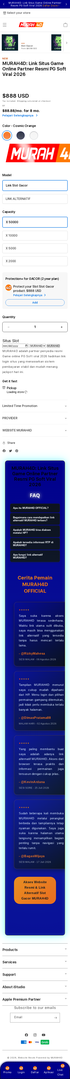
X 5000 (11, 248)
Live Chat (60, 1072)
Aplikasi (49, 1072)
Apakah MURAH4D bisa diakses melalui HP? (32, 531)
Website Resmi (26, 1057)
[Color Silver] (34, 135)
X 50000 (12, 222)
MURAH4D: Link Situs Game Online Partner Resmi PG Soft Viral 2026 (35, 4)
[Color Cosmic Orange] (7, 135)
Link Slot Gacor (17, 185)
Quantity (8, 317)
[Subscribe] (55, 1018)
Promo (7, 1072)
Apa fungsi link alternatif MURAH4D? (28, 556)
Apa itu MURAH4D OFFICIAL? (31, 508)
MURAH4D (53, 345)
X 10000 (12, 235)
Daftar (35, 1072)
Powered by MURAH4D (49, 1057)
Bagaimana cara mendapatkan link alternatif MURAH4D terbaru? (33, 519)
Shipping (22, 101)
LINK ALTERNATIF (18, 199)
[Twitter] (11, 451)
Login (21, 1072)
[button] (4, 24)
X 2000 (11, 261)
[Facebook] (5, 451)
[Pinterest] (17, 451)
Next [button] (66, 4)
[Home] (31, 24)
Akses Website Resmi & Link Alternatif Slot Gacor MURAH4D (35, 890)
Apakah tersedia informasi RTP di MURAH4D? (33, 544)
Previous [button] (4, 4)
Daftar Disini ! (51, 5)
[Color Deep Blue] (20, 135)
